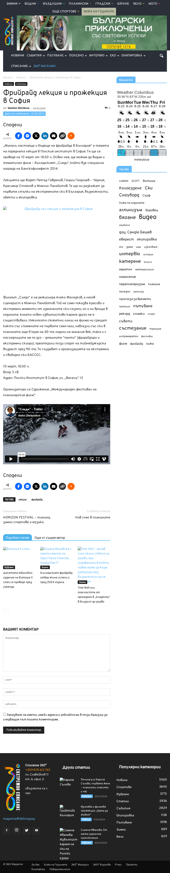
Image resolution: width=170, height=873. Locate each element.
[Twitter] (26, 830)
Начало (7, 77)
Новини (17, 56)
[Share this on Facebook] (18, 135)
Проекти (131, 865)
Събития (34, 56)
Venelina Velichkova (18, 108)
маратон (125, 269)
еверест (126, 239)
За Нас (35, 865)
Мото (153, 4)
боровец (151, 210)
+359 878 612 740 (37, 770)
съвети (125, 321)
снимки (139, 314)
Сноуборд (129, 195)
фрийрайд (36, 499)
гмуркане (124, 225)
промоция (124, 306)
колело (148, 262)
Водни (30, 4)
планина (154, 284)
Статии (122, 801)
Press (118, 865)
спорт (151, 314)
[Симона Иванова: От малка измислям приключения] (68, 844)
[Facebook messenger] (27, 135)
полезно (124, 292)
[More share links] (71, 135)
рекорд (124, 314)
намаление (127, 277)
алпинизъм (130, 210)
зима (129, 247)
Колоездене (130, 188)
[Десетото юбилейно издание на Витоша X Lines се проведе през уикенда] (19, 558)
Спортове (124, 787)
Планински (78, 4)
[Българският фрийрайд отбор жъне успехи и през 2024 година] (56, 558)
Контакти (38, 869)
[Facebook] (6, 830)
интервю (129, 254)
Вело (137, 4)
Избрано (9, 567)
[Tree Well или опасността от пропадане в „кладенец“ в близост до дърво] (94, 565)
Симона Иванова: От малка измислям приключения (94, 834)
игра (138, 247)
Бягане (123, 4)
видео (147, 217)
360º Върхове (102, 865)
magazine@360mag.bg (19, 819)
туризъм (155, 329)
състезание (132, 328)
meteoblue (141, 160)
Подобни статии (17, 537)
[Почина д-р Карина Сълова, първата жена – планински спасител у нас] (68, 784)
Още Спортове (64, 11)
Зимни (11, 4)
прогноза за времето (135, 299)
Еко (113, 56)
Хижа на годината (131, 203)
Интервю (96, 56)
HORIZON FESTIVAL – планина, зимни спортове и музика (27, 520)
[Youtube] (36, 830)
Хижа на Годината (98, 11)
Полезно (76, 56)
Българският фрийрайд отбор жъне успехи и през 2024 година (56, 577)
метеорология (144, 269)
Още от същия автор (50, 537)
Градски (102, 4)
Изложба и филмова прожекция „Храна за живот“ (94, 811)
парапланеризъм (132, 284)
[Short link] (62, 135)
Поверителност (59, 869)
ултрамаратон (128, 336)
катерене (130, 261)
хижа (150, 344)
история (148, 254)
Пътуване (55, 56)
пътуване (143, 306)
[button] (161, 55)
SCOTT (135, 181)
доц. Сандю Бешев (135, 232)
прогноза (138, 291)
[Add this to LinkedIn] (44, 135)
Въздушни (52, 4)
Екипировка (132, 56)
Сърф (146, 196)
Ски (149, 188)
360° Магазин (44, 66)
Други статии (76, 767)
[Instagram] (16, 830)
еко (121, 247)
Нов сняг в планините (92, 518)
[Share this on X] (36, 135)
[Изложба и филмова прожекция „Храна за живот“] (68, 811)
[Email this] (53, 135)
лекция (22, 499)
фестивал (147, 336)
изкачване (150, 247)
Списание (19, 66)
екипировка (147, 239)
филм (123, 344)
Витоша (149, 181)
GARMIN (123, 181)
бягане (127, 217)
